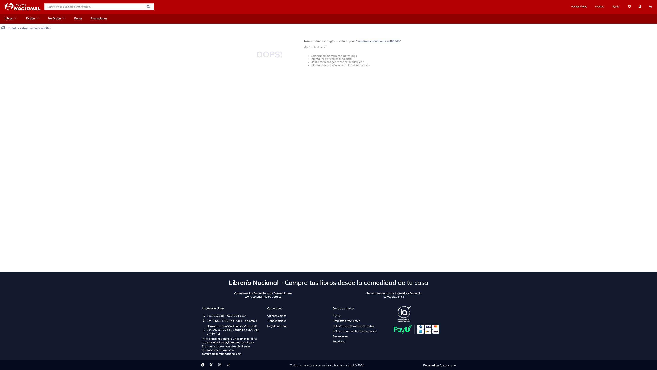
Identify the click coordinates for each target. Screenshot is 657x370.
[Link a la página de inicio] (3, 28)
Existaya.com (448, 365)
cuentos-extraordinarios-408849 (30, 28)
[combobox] (99, 6)
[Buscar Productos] (149, 7)
